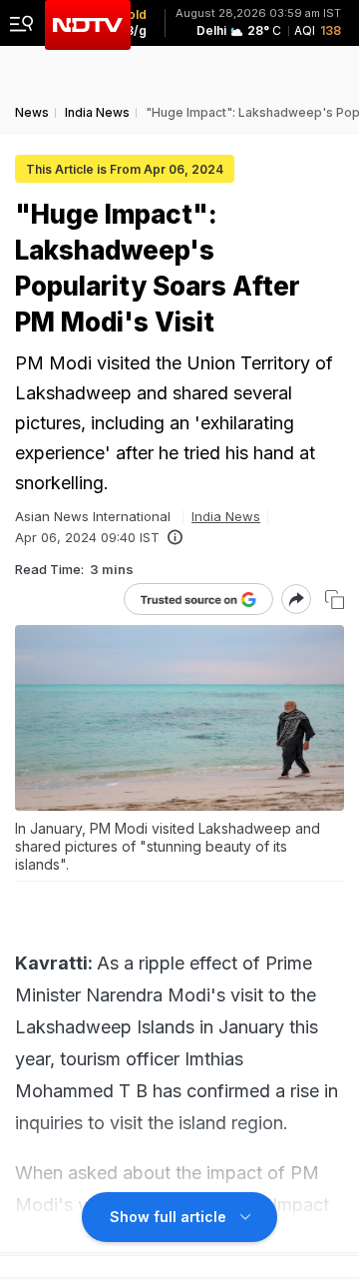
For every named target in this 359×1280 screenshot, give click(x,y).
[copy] (334, 599)
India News (225, 516)
